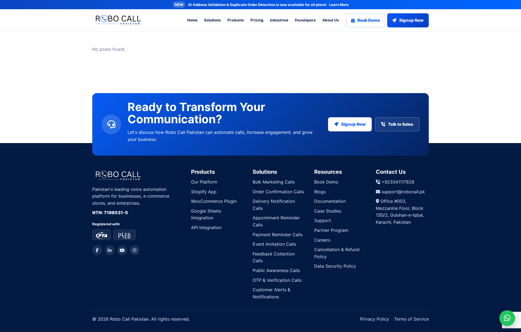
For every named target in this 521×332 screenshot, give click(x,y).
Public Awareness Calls (276, 270)
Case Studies (327, 211)
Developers (305, 20)
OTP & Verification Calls (277, 280)
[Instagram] (134, 250)
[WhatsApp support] (507, 318)
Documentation (330, 201)
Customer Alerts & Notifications (271, 293)
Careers (322, 240)
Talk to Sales (400, 124)
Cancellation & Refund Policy (337, 253)
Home (192, 20)
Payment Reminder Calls (278, 234)
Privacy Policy (374, 319)
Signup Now (411, 20)
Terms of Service (411, 319)
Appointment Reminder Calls (276, 221)
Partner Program (331, 230)
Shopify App (204, 191)
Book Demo (368, 20)
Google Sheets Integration (206, 214)
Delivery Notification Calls (274, 204)
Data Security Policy (335, 266)
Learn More (339, 4)
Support (322, 220)
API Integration (206, 227)
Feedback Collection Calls (274, 257)
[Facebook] (97, 250)
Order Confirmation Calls (278, 191)
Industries (279, 20)
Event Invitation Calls (274, 244)
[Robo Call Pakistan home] (117, 20)
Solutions (212, 20)
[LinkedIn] (110, 250)
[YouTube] (122, 250)
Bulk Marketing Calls (274, 182)
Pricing (256, 20)
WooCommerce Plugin (214, 201)
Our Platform (204, 182)
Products (235, 20)
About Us (330, 20)
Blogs (320, 191)
